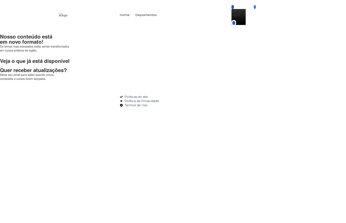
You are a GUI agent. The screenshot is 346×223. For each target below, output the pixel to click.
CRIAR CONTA (35, 202)
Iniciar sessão (54, 202)
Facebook (24, 121)
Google (8, 121)
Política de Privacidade (120, 169)
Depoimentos (146, 15)
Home (125, 15)
